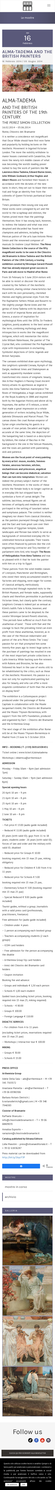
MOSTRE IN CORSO (16, 1187)
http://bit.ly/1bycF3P (13, 1157)
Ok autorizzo (12, 1485)
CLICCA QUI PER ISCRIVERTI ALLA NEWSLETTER (27, 1453)
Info (23, 1485)
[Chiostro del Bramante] (27, 6)
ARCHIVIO (10, 1197)
